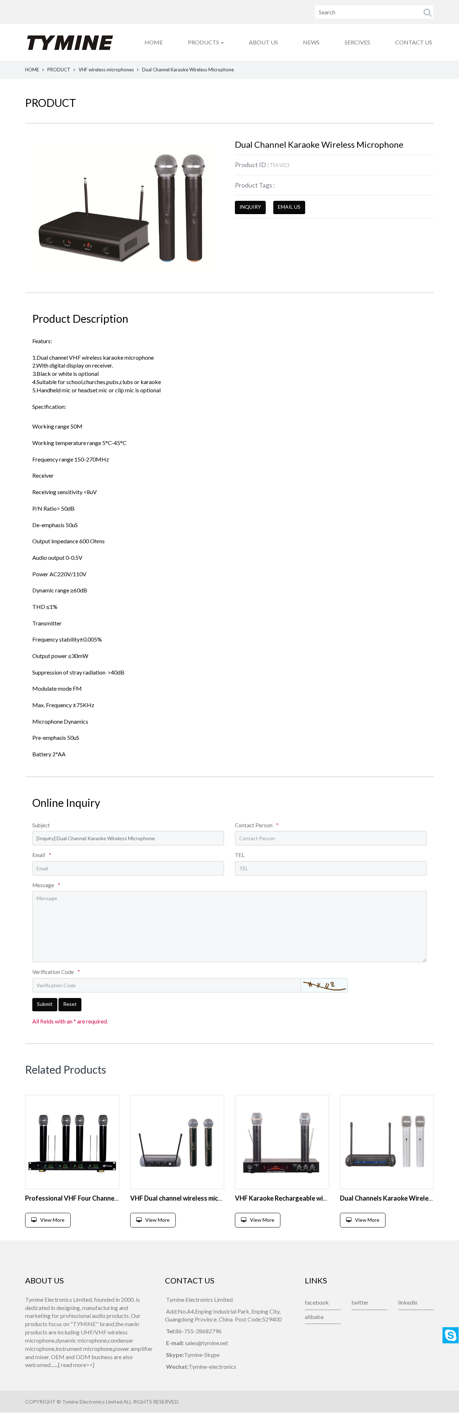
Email (41, 855)
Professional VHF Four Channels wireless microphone (102, 1198)
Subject (41, 825)
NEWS (311, 42)
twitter (360, 1302)
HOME (154, 42)
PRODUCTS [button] (204, 42)
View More (52, 1220)
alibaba (314, 1316)
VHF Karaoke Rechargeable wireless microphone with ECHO (322, 1198)
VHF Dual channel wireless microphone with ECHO (203, 1198)
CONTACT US (413, 42)
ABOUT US (263, 42)
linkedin (407, 1302)
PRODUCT (58, 69)
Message (46, 885)
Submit (45, 1004)
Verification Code (56, 972)
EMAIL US (289, 207)
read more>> (77, 1364)
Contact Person (257, 825)
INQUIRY (250, 207)
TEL (240, 855)
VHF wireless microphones (106, 69)
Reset (70, 1004)
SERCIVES (357, 42)
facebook (317, 1302)
